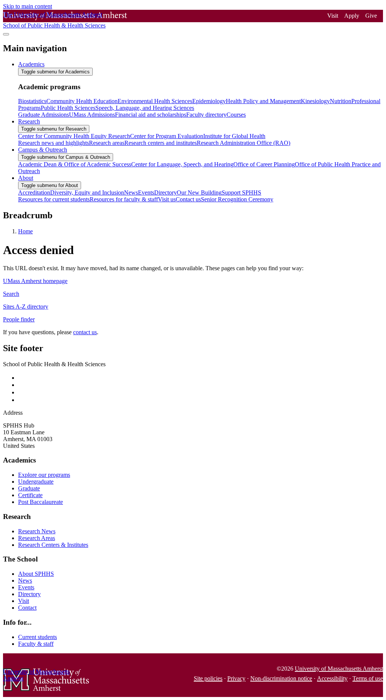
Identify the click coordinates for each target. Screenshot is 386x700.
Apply (351, 15)
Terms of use (367, 678)
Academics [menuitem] (31, 64)
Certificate (30, 495)
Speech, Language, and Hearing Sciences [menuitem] (144, 108)
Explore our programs (44, 475)
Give (371, 15)
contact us (85, 332)
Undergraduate (36, 481)
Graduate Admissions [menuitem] (43, 114)
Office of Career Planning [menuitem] (264, 164)
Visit (332, 15)
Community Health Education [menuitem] (82, 101)
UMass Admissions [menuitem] (92, 114)
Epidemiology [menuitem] (209, 101)
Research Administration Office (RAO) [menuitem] (243, 143)
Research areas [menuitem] (106, 143)
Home (25, 231)
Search (11, 294)
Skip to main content (27, 6)
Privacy (236, 678)
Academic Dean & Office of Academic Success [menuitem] (74, 164)
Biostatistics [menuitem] (32, 101)
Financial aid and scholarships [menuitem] (150, 114)
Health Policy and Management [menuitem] (263, 101)
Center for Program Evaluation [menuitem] (166, 136)
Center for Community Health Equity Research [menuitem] (74, 136)
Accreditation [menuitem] (34, 192)
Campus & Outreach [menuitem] (42, 149)
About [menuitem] (25, 178)
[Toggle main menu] (6, 34)
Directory (29, 594)
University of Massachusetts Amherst (339, 668)
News (25, 580)
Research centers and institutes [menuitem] (160, 143)
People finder (19, 319)
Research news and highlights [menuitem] (53, 143)
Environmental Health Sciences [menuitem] (155, 101)
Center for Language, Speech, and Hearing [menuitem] (182, 164)
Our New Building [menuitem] (199, 192)
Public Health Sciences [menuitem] (68, 108)
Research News (36, 531)
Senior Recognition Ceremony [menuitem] (237, 199)
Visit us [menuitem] (167, 199)
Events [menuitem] (146, 192)
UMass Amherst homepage (35, 281)
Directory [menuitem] (165, 192)
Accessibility (332, 678)
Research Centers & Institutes (53, 545)
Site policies (208, 678)
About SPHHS (36, 574)
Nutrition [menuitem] (340, 101)
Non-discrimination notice (281, 678)
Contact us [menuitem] (188, 199)
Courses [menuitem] (236, 114)
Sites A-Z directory (25, 306)
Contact (27, 607)
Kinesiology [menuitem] (315, 101)
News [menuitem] (131, 192)
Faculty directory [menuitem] (206, 114)
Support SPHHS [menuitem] (241, 192)
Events (26, 587)
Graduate (29, 488)
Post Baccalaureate (40, 502)
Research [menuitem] (29, 121)
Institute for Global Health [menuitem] (234, 136)
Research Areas (36, 538)
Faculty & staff (36, 644)
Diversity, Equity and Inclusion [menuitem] (87, 192)
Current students (37, 637)
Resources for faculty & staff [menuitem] (124, 199)
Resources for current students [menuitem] (54, 199)
